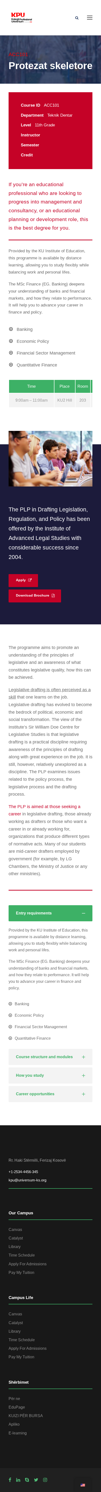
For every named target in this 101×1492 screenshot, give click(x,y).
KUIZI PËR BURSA (26, 1416)
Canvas (15, 1230)
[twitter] (36, 1480)
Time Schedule (22, 1255)
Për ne (14, 1399)
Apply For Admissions (28, 1264)
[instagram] (45, 1480)
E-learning (18, 1433)
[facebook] (10, 1480)
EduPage (17, 1407)
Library (15, 1247)
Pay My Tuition (21, 1272)
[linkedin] (18, 1480)
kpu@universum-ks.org (27, 1180)
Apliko (14, 1424)
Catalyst (16, 1238)
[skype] (27, 1480)
